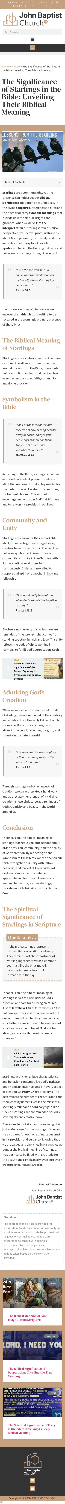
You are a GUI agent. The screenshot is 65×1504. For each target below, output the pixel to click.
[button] (32, 39)
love (50, 573)
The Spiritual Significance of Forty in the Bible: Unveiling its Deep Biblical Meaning (32, 1429)
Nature (16, 66)
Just (31, 484)
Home (5, 66)
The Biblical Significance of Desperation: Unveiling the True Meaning (30, 1372)
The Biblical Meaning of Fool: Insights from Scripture (27, 1318)
